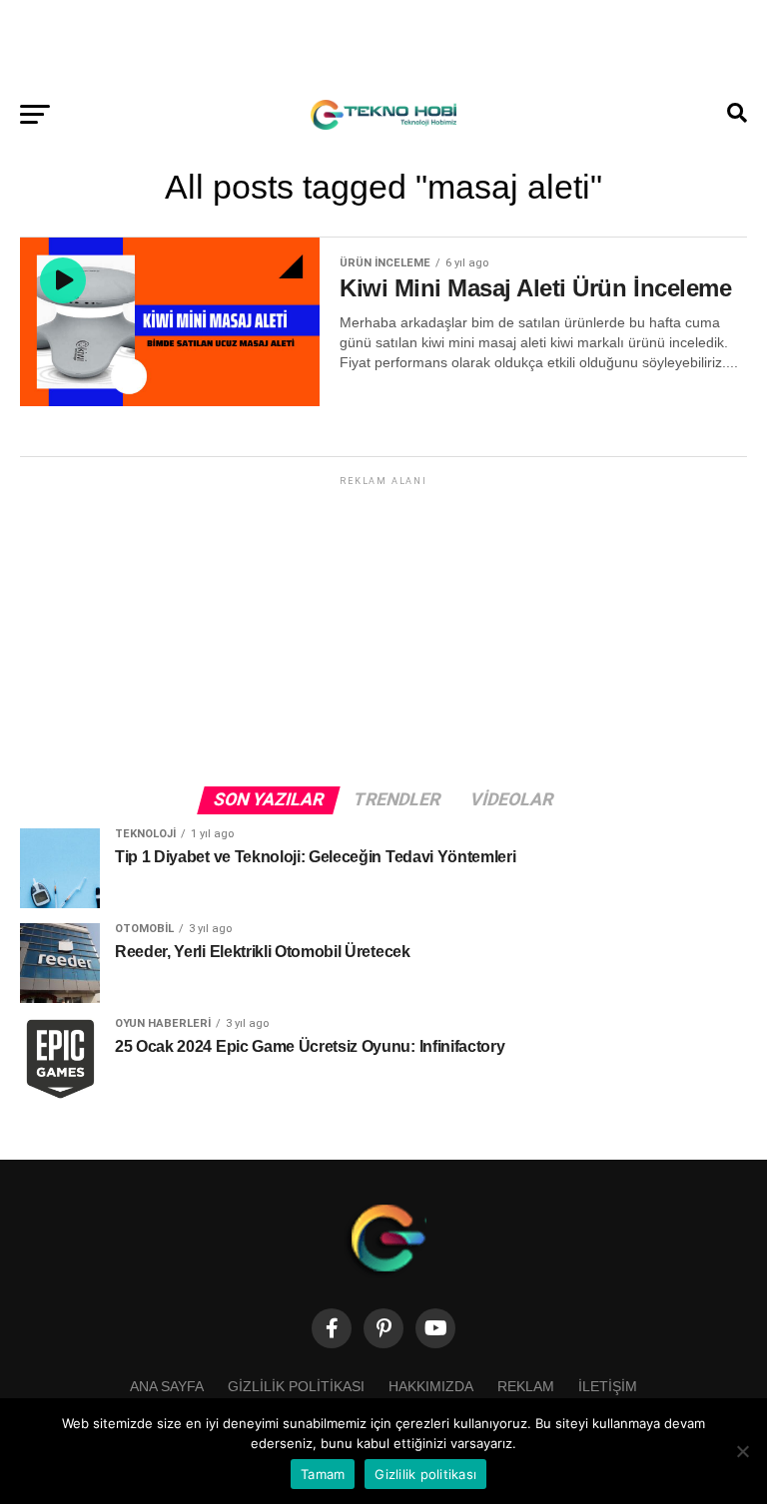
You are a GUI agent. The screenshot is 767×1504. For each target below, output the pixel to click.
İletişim (607, 1386)
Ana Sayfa (167, 1386)
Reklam (525, 1386)
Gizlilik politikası (296, 1386)
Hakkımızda (430, 1386)
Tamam (323, 1474)
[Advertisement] (383, 45)
